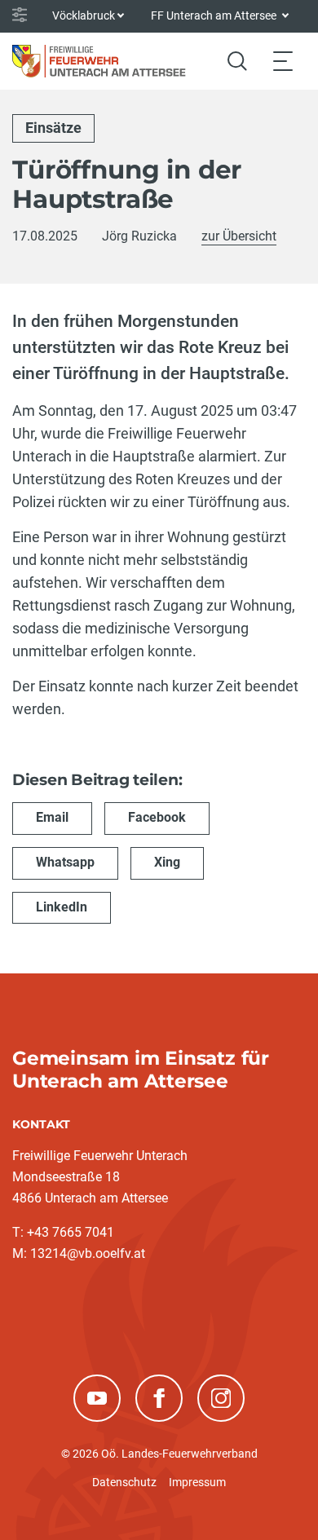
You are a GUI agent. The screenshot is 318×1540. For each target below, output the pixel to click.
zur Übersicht (238, 236)
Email (52, 817)
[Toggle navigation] (283, 61)
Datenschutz (124, 1482)
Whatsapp (65, 862)
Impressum (197, 1482)
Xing (167, 862)
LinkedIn (61, 907)
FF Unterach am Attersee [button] (215, 15)
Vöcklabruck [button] (83, 15)
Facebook (157, 817)
